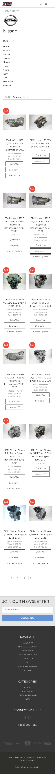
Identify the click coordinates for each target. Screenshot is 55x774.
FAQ (27, 662)
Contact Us (27, 658)
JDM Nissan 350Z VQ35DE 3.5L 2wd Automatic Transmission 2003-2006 (40, 225)
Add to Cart (14, 175)
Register (33, 666)
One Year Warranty (27, 654)
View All (7, 85)
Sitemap (27, 670)
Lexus (5, 66)
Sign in (21, 666)
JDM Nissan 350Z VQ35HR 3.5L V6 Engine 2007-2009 (40, 302)
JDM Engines (27, 691)
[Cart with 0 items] (45, 3)
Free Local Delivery (27, 646)
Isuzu (5, 77)
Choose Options (14, 251)
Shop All (27, 687)
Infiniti (6, 73)
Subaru (6, 46)
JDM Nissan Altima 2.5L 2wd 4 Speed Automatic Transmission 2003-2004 (14, 456)
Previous (4, 771)
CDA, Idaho (27, 642)
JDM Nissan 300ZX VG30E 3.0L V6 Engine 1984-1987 (40, 143)
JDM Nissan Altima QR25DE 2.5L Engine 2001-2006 (14, 534)
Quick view (14, 164)
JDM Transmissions (27, 695)
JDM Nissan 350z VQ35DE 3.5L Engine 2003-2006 (14, 302)
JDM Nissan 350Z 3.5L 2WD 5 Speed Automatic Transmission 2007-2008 (14, 225)
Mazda (6, 62)
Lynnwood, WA (28, 650)
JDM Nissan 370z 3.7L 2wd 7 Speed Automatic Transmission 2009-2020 (14, 381)
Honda (6, 54)
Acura (6, 69)
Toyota (6, 50)
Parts (27, 699)
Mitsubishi (8, 81)
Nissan (6, 58)
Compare (13, 170)
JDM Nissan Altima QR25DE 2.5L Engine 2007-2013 (40, 534)
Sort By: (8, 97)
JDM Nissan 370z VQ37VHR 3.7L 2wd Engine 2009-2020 (40, 377)
